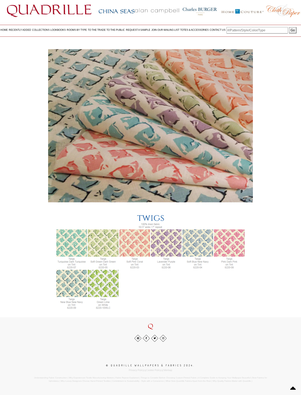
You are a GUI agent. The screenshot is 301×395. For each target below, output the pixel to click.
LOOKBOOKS (58, 29)
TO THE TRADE (97, 29)
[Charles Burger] (199, 10)
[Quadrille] (49, 10)
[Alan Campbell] (157, 10)
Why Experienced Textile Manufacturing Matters (91, 378)
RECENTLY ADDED (20, 29)
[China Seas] (117, 11)
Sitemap (167, 370)
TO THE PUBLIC (115, 29)
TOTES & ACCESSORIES (194, 29)
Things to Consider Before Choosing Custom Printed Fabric (169, 378)
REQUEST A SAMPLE (138, 29)
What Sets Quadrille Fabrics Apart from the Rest (188, 381)
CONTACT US (217, 29)
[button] (150, 326)
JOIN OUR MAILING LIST (165, 29)
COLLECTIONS (41, 29)
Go (293, 30)
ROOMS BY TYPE (77, 29)
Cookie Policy (153, 370)
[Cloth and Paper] (283, 10)
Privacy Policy (136, 370)
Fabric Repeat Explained (127, 378)
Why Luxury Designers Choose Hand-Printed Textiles (85, 381)
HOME (4, 29)
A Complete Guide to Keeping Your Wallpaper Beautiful (224, 378)
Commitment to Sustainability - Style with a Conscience (138, 381)
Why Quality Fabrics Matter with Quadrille (232, 381)
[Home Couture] (242, 10)
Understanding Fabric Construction (50, 378)
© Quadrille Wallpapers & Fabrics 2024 (149, 365)
